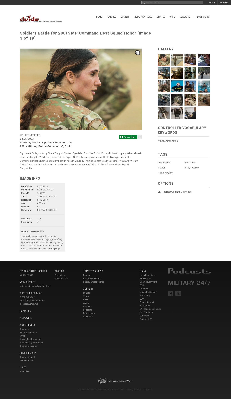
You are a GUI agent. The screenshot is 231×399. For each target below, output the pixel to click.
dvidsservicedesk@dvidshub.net (35, 286)
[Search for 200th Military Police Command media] (62, 146)
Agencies (24, 371)
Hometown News (143, 17)
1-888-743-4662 (27, 297)
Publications (89, 313)
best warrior (164, 162)
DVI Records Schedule (150, 309)
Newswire (185, 17)
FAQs (22, 336)
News (85, 300)
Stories (161, 17)
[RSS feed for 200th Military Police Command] (66, 146)
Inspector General (148, 292)
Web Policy (145, 295)
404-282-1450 (26, 275)
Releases (87, 275)
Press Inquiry (202, 17)
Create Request (27, 357)
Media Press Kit (27, 360)
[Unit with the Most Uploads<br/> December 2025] (70, 146)
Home (99, 17)
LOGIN (212, 3)
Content (125, 17)
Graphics (87, 306)
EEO (142, 299)
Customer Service (28, 346)
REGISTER (224, 3)
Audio (86, 303)
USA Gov (144, 289)
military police (165, 172)
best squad (190, 162)
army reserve (191, 167)
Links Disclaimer (147, 275)
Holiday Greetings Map (93, 282)
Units (172, 17)
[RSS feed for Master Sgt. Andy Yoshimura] (71, 142)
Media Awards (61, 278)
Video (86, 296)
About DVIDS (27, 325)
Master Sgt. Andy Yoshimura (50, 142)
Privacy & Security (28, 332)
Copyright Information (30, 339)
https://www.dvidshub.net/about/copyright (41, 248)
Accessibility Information (31, 342)
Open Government (148, 282)
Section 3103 (146, 319)
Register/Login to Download (177, 191)
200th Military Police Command (40, 146)
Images (86, 293)
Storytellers (60, 275)
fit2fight (162, 167)
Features (111, 17)
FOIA (142, 285)
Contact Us (25, 329)
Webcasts (88, 316)
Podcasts (87, 310)
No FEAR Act (146, 278)
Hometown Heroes (92, 278)
